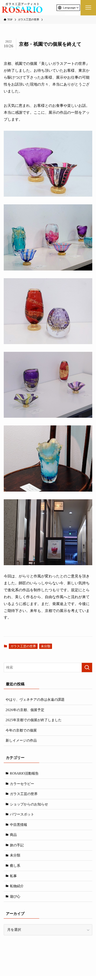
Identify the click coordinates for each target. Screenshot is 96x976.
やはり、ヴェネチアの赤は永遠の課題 (35, 700)
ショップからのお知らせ (29, 804)
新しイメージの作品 (21, 740)
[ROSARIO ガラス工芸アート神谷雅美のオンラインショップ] (22, 7)
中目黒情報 (18, 825)
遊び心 (15, 896)
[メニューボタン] (88, 7)
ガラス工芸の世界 (23, 646)
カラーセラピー (22, 784)
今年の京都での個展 (21, 730)
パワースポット (22, 814)
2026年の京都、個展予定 (25, 710)
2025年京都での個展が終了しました (34, 720)
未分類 (45, 646)
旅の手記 (17, 845)
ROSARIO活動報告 (24, 773)
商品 (13, 835)
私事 (13, 876)
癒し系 (15, 866)
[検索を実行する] (87, 667)
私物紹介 (17, 886)
